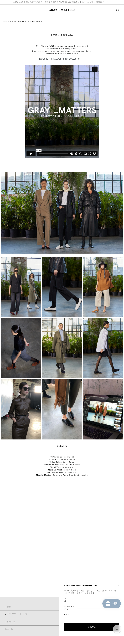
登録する (92, 627)
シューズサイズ (69, 607)
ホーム (6, 21)
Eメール (67, 615)
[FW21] (62, 213)
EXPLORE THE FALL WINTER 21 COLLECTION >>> (62, 59)
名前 (65, 599)
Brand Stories (17, 21)
